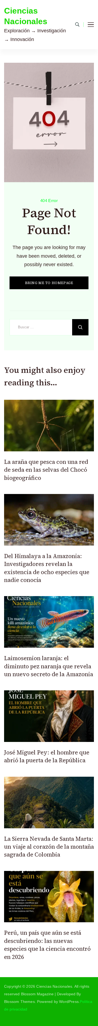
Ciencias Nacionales (25, 16)
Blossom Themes (19, 1001)
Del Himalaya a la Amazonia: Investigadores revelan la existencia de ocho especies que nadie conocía (46, 568)
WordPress (69, 1001)
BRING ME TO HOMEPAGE (49, 283)
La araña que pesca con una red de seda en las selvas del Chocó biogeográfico (46, 470)
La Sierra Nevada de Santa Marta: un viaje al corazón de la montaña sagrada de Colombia (49, 847)
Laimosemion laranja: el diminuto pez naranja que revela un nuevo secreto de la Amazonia (48, 666)
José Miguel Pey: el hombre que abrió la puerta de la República (46, 756)
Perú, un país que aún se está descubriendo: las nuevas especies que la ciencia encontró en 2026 (47, 945)
